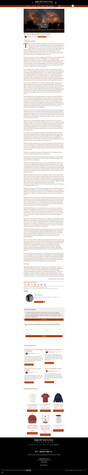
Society (44, 36)
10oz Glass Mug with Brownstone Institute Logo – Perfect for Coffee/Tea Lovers (45, 428)
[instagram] (45, 451)
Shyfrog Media (84, 470)
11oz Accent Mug (58, 425)
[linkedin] (44, 451)
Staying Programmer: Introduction (53, 349)
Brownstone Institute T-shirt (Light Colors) (32, 405)
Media (48, 444)
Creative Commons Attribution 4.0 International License (38, 287)
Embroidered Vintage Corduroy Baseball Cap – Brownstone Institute (32, 427)
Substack (62, 279)
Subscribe (44, 336)
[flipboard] (49, 451)
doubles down (46, 105)
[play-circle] (41, 451)
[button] (32, 2)
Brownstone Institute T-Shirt (45, 405)
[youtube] (42, 451)
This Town (38, 48)
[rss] (52, 451)
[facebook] (36, 451)
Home (29, 444)
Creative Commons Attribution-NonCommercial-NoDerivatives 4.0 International (14, 470)
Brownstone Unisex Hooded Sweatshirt (58, 405)
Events (40, 444)
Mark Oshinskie (38, 295)
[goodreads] (47, 451)
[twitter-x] (37, 451)
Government (40, 36)
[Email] (44, 302)
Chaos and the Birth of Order (53, 368)
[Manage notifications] (2, 472)
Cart (59, 444)
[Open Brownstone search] (73, 6)
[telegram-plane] (50, 451)
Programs (36, 444)
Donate (55, 444)
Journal (44, 444)
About (32, 444)
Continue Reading (29, 364)
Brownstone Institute (47, 288)
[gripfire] (39, 451)
